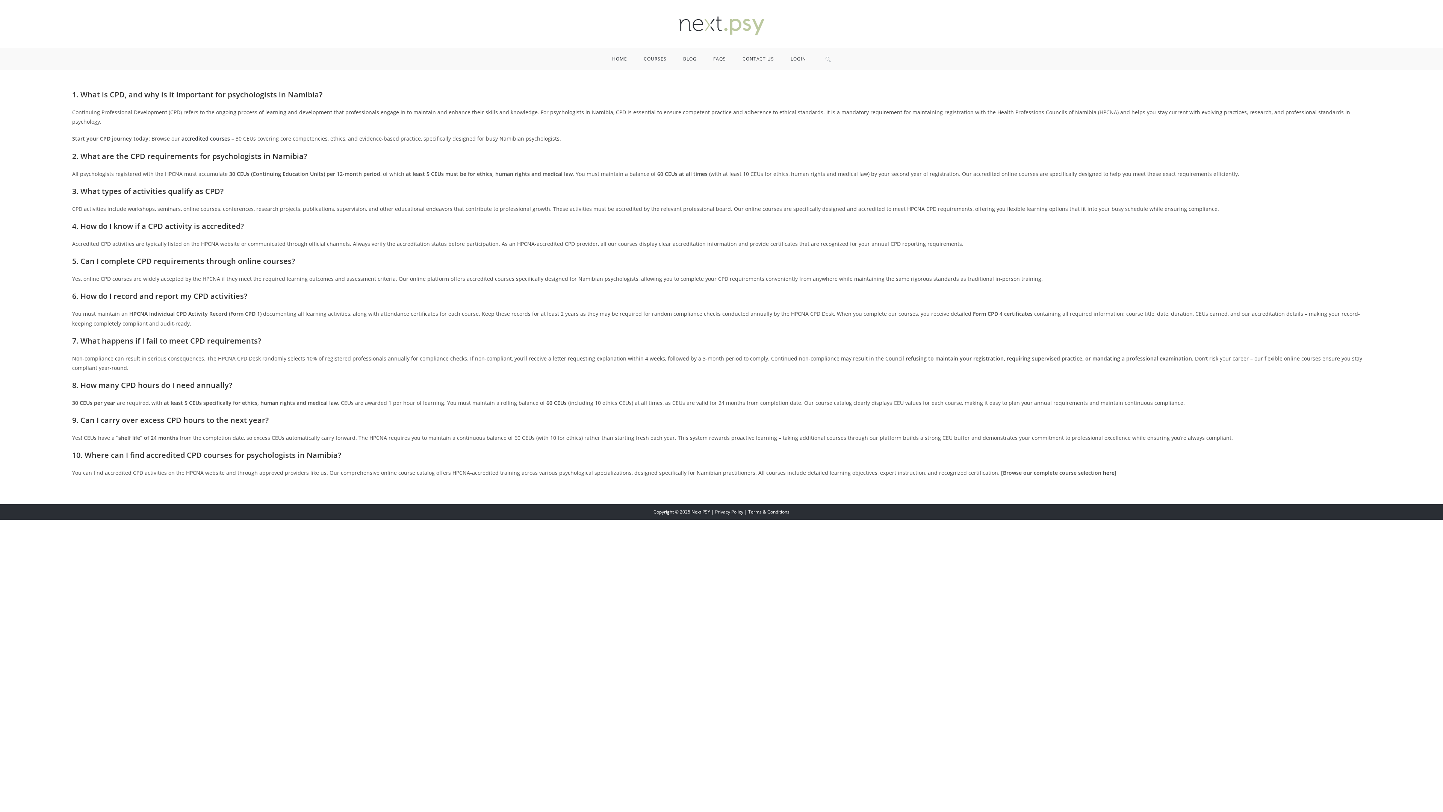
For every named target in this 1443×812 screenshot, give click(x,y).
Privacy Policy (729, 512)
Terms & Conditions (769, 512)
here (1109, 472)
